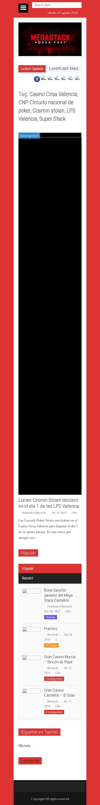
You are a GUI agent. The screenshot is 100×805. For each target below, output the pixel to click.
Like (74, 513)
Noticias (50, 617)
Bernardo (52, 634)
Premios (51, 628)
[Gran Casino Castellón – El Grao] (31, 698)
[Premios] (31, 636)
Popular (28, 568)
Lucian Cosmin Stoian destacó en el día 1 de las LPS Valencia (48, 503)
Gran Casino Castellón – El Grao (59, 693)
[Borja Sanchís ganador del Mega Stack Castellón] (31, 598)
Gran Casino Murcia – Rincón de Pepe (59, 659)
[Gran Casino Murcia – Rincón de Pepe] (31, 664)
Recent (27, 578)
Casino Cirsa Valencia (53, 94)
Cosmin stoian (49, 110)
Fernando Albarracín (34, 513)
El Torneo (51, 645)
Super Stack (52, 118)
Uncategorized (29, 135)
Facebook (30, 761)
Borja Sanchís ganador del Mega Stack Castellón (58, 595)
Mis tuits (24, 746)
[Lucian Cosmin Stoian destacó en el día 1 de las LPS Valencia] (50, 314)
